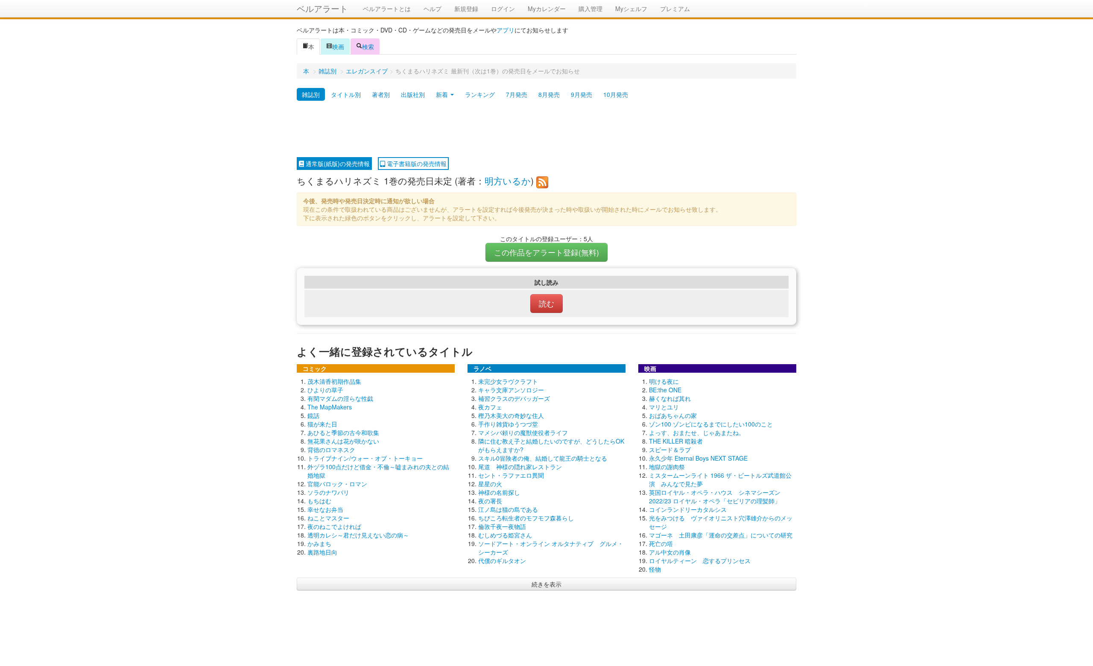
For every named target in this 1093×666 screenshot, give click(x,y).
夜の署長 (490, 501)
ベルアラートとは (387, 8)
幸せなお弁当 (325, 509)
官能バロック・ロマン (337, 483)
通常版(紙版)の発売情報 (337, 163)
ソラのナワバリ (328, 492)
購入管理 (590, 8)
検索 (368, 46)
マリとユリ (664, 407)
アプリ (505, 30)
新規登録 (466, 8)
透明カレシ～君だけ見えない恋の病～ (358, 535)
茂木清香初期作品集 (334, 381)
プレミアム (675, 8)
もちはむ (319, 501)
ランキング (480, 94)
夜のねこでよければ (334, 526)
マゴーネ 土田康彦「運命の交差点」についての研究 (720, 535)
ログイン (503, 8)
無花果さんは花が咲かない (343, 441)
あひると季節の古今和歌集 (343, 432)
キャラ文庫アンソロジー (511, 390)
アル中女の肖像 (670, 552)
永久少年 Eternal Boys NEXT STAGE (698, 458)
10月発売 (615, 94)
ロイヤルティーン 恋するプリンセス (700, 560)
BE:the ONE (665, 390)
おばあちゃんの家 (673, 415)
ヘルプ (432, 8)
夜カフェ (490, 407)
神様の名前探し (499, 492)
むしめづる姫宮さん (505, 535)
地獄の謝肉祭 (667, 466)
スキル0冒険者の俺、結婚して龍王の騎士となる (542, 458)
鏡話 (313, 415)
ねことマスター (328, 518)
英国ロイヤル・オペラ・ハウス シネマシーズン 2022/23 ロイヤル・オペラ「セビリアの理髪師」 (714, 496)
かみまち (319, 543)
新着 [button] (443, 94)
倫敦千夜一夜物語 (502, 526)
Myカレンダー (547, 8)
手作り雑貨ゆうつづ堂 (508, 424)
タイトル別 (346, 94)
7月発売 (516, 94)
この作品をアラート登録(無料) (546, 252)
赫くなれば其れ (670, 398)
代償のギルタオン (502, 560)
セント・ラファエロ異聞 (511, 475)
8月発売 (549, 94)
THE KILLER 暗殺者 (676, 441)
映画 (338, 46)
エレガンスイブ (367, 71)
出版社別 (413, 94)
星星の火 (490, 483)
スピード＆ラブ (670, 449)
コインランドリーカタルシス (688, 509)
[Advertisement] (546, 129)
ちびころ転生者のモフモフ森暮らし (526, 518)
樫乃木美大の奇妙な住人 (511, 415)
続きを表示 (546, 584)
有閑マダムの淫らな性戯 (340, 398)
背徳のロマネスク (331, 449)
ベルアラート (322, 8)
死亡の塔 (661, 543)
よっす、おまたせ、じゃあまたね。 (697, 432)
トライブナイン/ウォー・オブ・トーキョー (365, 458)
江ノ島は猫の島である (508, 509)
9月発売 (581, 94)
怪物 (655, 569)
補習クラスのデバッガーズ (514, 398)
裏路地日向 (322, 552)
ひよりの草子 (325, 390)
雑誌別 (327, 71)
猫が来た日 (322, 424)
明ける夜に (664, 381)
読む (546, 303)
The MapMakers (329, 407)
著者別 (381, 94)
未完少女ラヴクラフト (508, 381)
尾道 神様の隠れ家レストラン (520, 466)
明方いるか (508, 180)
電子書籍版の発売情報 (416, 163)
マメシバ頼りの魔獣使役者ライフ (523, 432)
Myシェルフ (631, 8)
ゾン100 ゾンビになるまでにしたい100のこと (711, 424)
